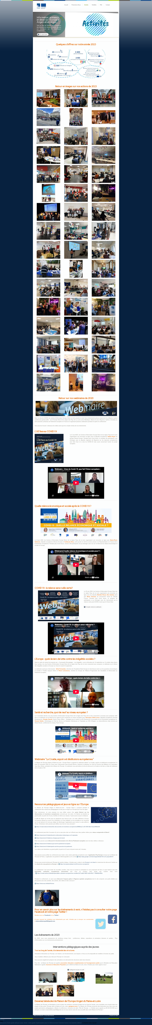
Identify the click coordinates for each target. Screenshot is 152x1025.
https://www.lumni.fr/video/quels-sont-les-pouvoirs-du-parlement (54, 846)
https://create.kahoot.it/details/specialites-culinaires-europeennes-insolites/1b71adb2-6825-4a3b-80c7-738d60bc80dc (70, 873)
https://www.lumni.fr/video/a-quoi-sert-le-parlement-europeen (53, 843)
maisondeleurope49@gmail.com (45, 921)
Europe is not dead (90, 862)
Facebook (47, 915)
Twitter (56, 915)
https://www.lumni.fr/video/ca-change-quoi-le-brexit (51, 838)
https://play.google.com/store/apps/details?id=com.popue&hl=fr (96, 856)
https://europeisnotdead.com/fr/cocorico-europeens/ (74, 864)
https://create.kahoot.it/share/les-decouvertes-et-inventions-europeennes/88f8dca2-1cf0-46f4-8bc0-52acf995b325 (68, 826)
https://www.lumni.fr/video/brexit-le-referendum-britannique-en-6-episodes (57, 835)
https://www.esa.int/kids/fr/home (45, 883)
